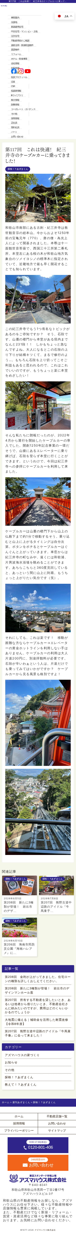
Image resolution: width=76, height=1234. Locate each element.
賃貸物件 (15, 49)
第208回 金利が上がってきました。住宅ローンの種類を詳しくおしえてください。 (38, 979)
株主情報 (15, 100)
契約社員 (15, 127)
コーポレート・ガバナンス (23, 109)
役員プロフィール (19, 77)
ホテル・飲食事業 (19, 58)
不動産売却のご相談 (20, 40)
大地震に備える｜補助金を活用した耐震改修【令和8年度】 (36, 1022)
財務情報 (15, 104)
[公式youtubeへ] (27, 71)
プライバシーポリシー (19, 1130)
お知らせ (11, 1062)
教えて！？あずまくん (21, 1084)
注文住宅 (15, 36)
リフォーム (16, 54)
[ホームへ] (4, 71)
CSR (13, 86)
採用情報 (15, 118)
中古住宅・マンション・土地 (24, 31)
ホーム (19, 1116)
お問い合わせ (17, 136)
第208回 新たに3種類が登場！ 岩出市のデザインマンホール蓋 (37, 990)
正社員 (14, 122)
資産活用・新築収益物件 (22, 45)
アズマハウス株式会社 (45, 1230)
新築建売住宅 (17, 27)
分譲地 (14, 22)
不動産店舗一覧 (57, 1116)
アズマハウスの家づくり (22, 1055)
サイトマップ (57, 1130)
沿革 (13, 81)
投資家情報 (16, 90)
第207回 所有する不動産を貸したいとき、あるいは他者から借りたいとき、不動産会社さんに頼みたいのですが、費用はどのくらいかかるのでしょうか (38, 1006)
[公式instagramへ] (21, 71)
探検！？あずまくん (18, 169)
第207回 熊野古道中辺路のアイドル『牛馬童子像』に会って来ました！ (38, 1033)
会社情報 (15, 63)
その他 (14, 113)
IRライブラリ (17, 95)
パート (14, 132)
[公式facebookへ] (14, 71)
